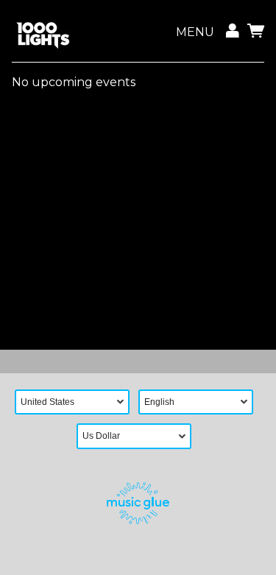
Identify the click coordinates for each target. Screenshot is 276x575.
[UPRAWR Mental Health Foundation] (43, 32)
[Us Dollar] (138, 436)
